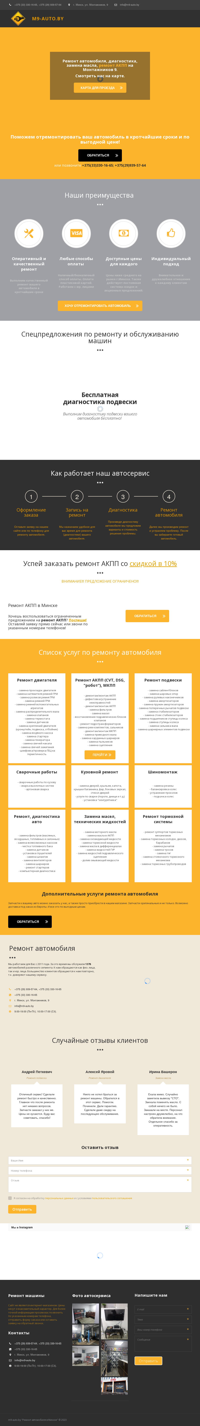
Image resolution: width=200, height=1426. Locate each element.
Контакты (172, 18)
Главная (59, 18)
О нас (74, 18)
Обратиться (98, 155)
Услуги (156, 18)
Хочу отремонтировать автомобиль (98, 305)
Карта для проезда (98, 87)
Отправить (22, 1209)
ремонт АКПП (113, 65)
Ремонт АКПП (93, 18)
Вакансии (115, 18)
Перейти (100, 755)
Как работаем (136, 18)
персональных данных (59, 1198)
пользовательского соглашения (112, 1198)
